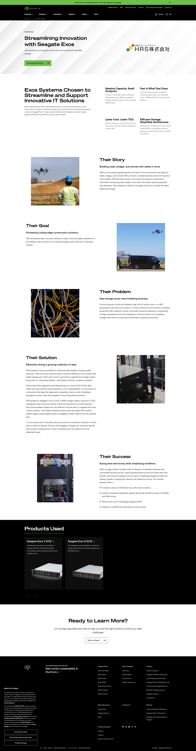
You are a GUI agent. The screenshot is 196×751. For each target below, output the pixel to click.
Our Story (125, 670)
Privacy (50, 748)
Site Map (155, 748)
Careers (101, 735)
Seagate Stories (113, 7)
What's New (102, 678)
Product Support (152, 670)
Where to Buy (103, 694)
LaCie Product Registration (156, 686)
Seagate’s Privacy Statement (21, 716)
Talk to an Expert (93, 640)
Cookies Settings (72, 748)
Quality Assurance (129, 682)
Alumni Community (105, 739)
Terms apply (117, 2)
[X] (132, 733)
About (84, 14)
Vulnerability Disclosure (59, 748)
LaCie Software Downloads (156, 678)
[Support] (76, 14)
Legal (45, 748)
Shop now (109, 2)
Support (72, 14)
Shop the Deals (104, 670)
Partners (141, 7)
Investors (125, 705)
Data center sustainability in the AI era (62, 670)
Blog (121, 7)
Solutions (42, 14)
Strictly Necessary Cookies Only (21, 737)
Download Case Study (35, 63)
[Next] (34, 595)
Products (27, 14)
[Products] (32, 14)
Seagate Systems (152, 694)
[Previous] (27, 595)
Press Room (102, 709)
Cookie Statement (9, 703)
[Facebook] (123, 733)
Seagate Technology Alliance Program (156, 718)
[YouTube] (129, 733)
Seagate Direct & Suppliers (156, 713)
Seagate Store (103, 666)
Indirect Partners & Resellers (156, 709)
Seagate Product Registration (157, 682)
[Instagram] (135, 733)
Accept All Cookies (20, 732)
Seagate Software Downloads (157, 674)
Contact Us (150, 698)
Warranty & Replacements (155, 690)
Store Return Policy (105, 686)
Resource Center (130, 7)
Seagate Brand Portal (165, 748)
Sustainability (127, 674)
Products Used (44, 528)
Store (96, 14)
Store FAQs (102, 682)
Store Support (103, 690)
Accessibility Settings (84, 748)
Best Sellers (102, 674)
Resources (27, 19)
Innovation (57, 14)
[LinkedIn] (126, 733)
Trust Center (126, 678)
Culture (101, 731)
